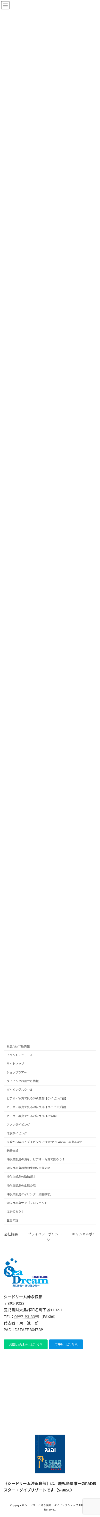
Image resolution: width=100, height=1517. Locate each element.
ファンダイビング (18, 1124)
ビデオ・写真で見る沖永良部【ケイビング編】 (37, 1098)
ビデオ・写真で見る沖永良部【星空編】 (33, 1116)
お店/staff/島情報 (18, 1046)
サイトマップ (15, 1064)
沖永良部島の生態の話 (21, 1185)
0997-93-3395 (26, 1316)
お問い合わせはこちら (26, 1345)
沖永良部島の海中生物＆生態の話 (28, 1168)
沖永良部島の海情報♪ (21, 1177)
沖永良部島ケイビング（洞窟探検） (30, 1194)
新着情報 (12, 1151)
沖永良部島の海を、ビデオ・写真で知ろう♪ (36, 1159)
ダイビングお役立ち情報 (23, 1081)
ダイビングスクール (20, 1090)
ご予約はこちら (66, 1345)
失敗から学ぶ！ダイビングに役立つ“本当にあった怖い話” (44, 1142)
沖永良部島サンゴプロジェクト (27, 1203)
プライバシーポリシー (45, 1234)
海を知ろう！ (15, 1211)
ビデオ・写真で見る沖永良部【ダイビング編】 (37, 1107)
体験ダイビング (17, 1133)
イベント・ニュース (20, 1055)
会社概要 (11, 1234)
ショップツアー (17, 1072)
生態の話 (12, 1220)
